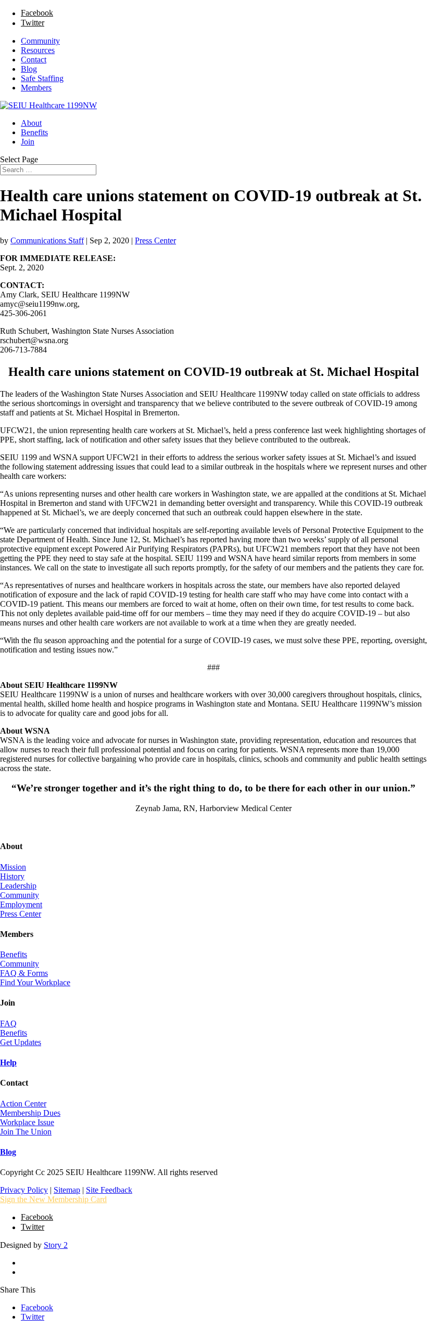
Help (8, 1062)
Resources (38, 50)
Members (36, 87)
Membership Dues (30, 1113)
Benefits (34, 132)
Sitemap (67, 1189)
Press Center (155, 240)
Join (27, 141)
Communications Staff (47, 240)
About (31, 123)
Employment (21, 904)
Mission (13, 867)
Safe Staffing (42, 78)
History (12, 876)
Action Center (23, 1103)
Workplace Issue (27, 1122)
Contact (33, 59)
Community (40, 40)
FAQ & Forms (24, 973)
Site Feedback (109, 1189)
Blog (29, 68)
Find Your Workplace (35, 982)
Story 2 (56, 1245)
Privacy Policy (24, 1189)
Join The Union (26, 1131)
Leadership (18, 885)
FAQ (8, 1023)
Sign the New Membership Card (53, 1199)
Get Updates (20, 1042)
